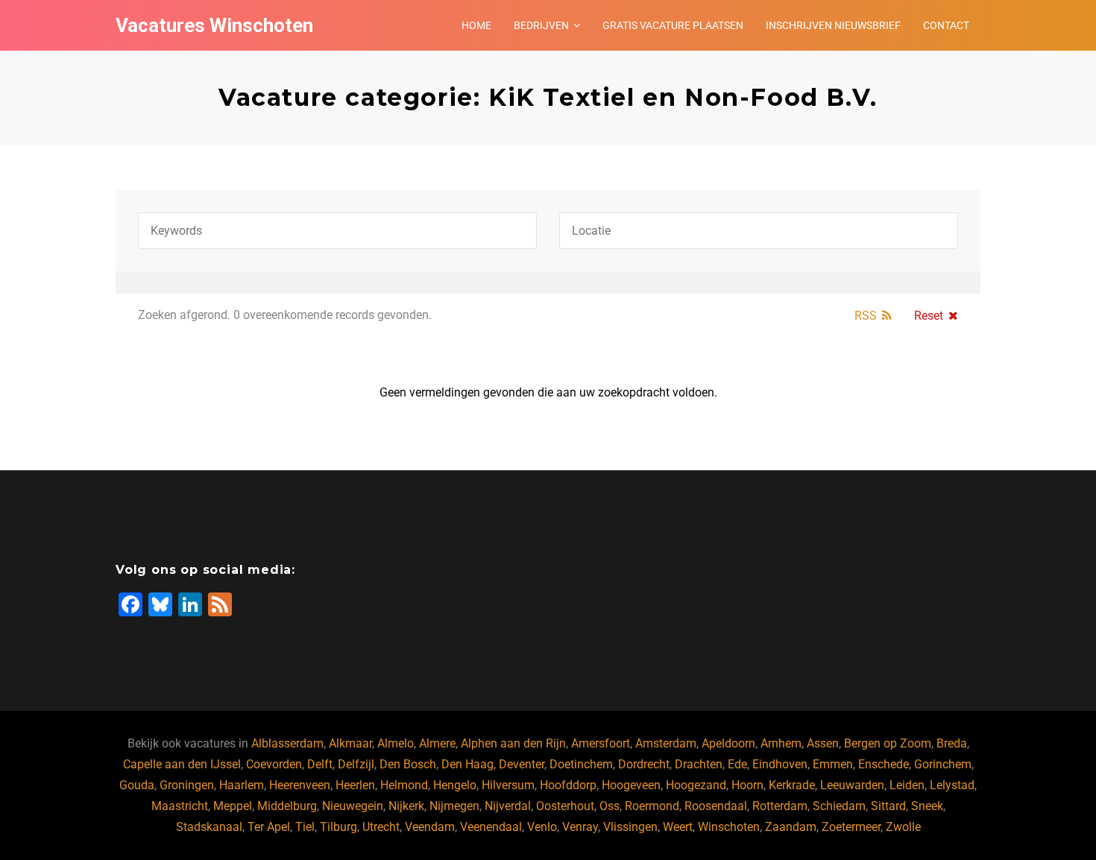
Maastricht (179, 806)
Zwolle (903, 827)
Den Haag (467, 764)
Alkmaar (350, 743)
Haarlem (241, 785)
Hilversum (508, 785)
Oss (609, 806)
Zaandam (790, 827)
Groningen (187, 785)
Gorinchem (942, 764)
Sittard (888, 806)
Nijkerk (406, 806)
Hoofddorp (568, 785)
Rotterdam (779, 806)
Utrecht (381, 827)
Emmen (833, 764)
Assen (823, 743)
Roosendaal (715, 806)
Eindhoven (779, 764)
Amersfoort (600, 743)
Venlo (542, 827)
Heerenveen (299, 785)
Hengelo (454, 785)
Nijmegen (454, 806)
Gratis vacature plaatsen (672, 25)
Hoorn (747, 785)
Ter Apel (269, 827)
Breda (951, 743)
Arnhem (780, 743)
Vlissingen (630, 827)
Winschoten (729, 827)
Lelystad (952, 785)
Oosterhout (565, 806)
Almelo (395, 743)
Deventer (521, 764)
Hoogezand (696, 785)
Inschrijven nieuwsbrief (833, 25)
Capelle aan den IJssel (182, 764)
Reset (928, 316)
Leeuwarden (852, 785)
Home (476, 25)
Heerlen (355, 785)
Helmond (404, 785)
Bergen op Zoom (887, 743)
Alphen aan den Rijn (513, 743)
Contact (946, 25)
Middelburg (287, 806)
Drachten (698, 764)
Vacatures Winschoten (214, 25)
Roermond (652, 806)
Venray (580, 827)
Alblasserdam (287, 743)
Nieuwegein (352, 806)
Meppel (232, 806)
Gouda (136, 785)
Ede (737, 764)
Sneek (927, 806)
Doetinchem (581, 764)
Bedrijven (541, 25)
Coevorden (274, 764)
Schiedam (839, 806)
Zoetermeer (851, 827)
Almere (437, 743)
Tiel (305, 827)
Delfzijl (356, 764)
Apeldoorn (728, 743)
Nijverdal (508, 806)
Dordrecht (644, 764)
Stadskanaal (209, 827)
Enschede (883, 764)
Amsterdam (665, 743)
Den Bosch (407, 764)
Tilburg (338, 827)
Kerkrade (792, 785)
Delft (320, 764)
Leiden (907, 785)
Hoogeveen (631, 785)
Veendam (430, 827)
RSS (865, 316)
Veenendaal (491, 827)
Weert (678, 827)
